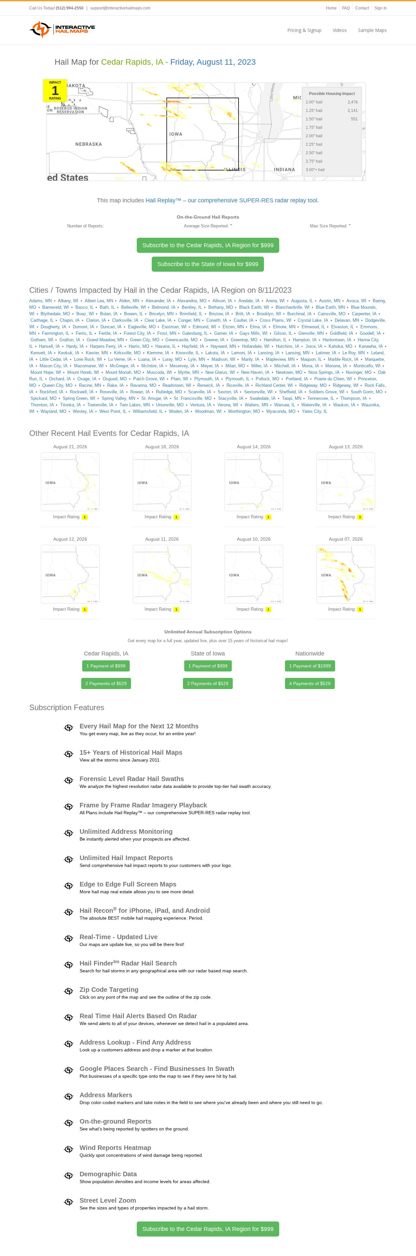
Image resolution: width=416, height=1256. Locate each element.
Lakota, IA (215, 352)
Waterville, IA (314, 404)
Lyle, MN (196, 359)
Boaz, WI (85, 313)
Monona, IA (336, 365)
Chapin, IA (70, 320)
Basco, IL (84, 307)
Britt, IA (243, 313)
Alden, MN (129, 300)
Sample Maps (372, 30)
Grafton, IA (69, 339)
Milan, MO (235, 365)
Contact (362, 8)
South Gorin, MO (367, 391)
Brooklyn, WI (269, 313)
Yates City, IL (314, 411)
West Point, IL (112, 411)
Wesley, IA (83, 411)
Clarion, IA (96, 320)
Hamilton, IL (275, 339)
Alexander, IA (158, 300)
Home (331, 8)
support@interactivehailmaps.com (120, 8)
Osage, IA (87, 378)
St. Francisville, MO (193, 398)
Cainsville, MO (331, 313)
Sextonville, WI (258, 391)
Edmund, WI (204, 326)
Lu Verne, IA (120, 359)
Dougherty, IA (53, 326)
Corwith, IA (216, 320)
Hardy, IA (75, 346)
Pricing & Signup (304, 30)
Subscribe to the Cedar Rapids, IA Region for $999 (208, 1229)
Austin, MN (329, 300)
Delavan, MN (347, 320)
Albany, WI (68, 300)
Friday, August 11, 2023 (213, 62)
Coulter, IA (244, 320)
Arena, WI (275, 300)
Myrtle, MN (188, 372)
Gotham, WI (42, 339)
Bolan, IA (109, 313)
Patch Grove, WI (149, 378)
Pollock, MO (267, 378)
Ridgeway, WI (345, 385)
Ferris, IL (84, 333)
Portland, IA (297, 378)
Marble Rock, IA (343, 359)
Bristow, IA (219, 313)
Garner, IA (223, 333)
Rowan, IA (140, 391)
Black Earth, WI (254, 307)
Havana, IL (165, 346)
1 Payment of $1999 (310, 666)
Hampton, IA (305, 339)
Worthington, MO (244, 411)
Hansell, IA (49, 346)
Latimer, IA (326, 352)
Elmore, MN (284, 326)
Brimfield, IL (191, 313)
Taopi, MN (291, 398)
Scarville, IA (199, 391)
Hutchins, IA (287, 346)
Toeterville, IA (100, 404)
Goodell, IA (370, 333)
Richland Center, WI (274, 385)
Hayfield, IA (193, 346)
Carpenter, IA (364, 313)
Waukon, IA (344, 404)
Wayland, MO (53, 411)
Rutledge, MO (169, 391)
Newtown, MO (289, 372)
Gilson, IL (283, 333)
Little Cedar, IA (54, 359)
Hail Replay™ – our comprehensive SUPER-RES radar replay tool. (232, 200)
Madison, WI (223, 359)
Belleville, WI (133, 307)
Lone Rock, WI (88, 359)
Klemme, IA (158, 352)
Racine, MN (90, 385)
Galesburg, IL (195, 333)
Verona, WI (227, 404)
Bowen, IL (133, 313)
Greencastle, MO (181, 339)
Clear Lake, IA (158, 320)
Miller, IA (259, 365)
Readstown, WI (176, 385)
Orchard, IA (60, 378)
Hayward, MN (223, 346)
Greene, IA (214, 339)
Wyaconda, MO (280, 411)
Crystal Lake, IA (313, 320)
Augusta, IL (302, 300)
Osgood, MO (115, 378)
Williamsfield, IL (148, 411)
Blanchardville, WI (293, 307)
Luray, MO (172, 359)
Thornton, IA (42, 404)
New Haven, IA (255, 372)
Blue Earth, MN (330, 307)
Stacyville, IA (230, 398)
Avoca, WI (356, 300)
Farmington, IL (55, 333)
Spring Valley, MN (118, 398)
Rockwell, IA (82, 391)
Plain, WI (179, 378)
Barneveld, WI (55, 307)
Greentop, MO (244, 339)
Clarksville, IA (125, 320)
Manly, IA (250, 359)
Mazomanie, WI (89, 365)
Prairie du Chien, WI (333, 378)
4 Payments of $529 (310, 683)
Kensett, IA (41, 352)
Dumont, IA (83, 326)
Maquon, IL (311, 359)
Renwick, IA (208, 385)
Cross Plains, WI (276, 320)
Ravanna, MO (143, 385)
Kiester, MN (97, 352)
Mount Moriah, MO (123, 372)
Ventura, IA (200, 404)
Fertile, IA (108, 333)
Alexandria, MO (191, 300)
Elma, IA (258, 326)
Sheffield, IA (291, 391)
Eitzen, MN (233, 326)
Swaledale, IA (263, 398)
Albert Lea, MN (99, 300)
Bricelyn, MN (161, 313)
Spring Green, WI (79, 398)
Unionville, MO (170, 404)
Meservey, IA (182, 365)
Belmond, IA (164, 307)
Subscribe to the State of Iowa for (207, 264)
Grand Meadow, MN (105, 339)
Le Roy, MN (354, 352)
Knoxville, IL (187, 352)
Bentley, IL (192, 307)
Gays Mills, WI (253, 333)
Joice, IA (314, 346)
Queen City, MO (57, 385)
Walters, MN (256, 404)
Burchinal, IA (299, 313)
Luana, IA (147, 359)
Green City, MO (144, 339)
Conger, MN (189, 320)
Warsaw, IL (284, 404)
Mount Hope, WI (46, 372)
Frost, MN (166, 333)
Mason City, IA (54, 365)
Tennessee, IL (320, 398)
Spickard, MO (44, 398)
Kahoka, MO (340, 346)
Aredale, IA (249, 300)
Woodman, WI (208, 411)
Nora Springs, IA (324, 372)
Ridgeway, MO (313, 385)
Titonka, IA (70, 404)
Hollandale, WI (255, 346)
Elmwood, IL (313, 326)
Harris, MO (139, 346)
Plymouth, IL (238, 378)
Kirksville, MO (127, 352)
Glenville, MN (311, 333)
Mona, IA (310, 365)
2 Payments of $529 (106, 683)
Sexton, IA (228, 391)
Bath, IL (107, 307)
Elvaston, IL (342, 326)
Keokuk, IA (68, 352)
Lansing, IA (269, 352)
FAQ (346, 8)
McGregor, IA (122, 365)
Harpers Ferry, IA (106, 346)
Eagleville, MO (142, 326)
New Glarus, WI (220, 372)
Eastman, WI (174, 326)
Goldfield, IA (341, 333)
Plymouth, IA (206, 378)
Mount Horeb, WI (83, 372)
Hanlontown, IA (337, 339)
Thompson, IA (353, 398)
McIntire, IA (152, 365)
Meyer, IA (210, 365)
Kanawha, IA (371, 346)
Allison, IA (222, 300)
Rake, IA (115, 385)
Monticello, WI (367, 365)
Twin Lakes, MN (135, 404)
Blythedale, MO (55, 313)
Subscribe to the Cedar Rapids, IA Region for (208, 245)
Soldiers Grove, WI (326, 391)
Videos (340, 30)
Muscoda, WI (159, 372)
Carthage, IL (42, 320)
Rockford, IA (51, 391)
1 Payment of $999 (105, 666)
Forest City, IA (137, 333)
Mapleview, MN (280, 359)
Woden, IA (179, 411)
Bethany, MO (220, 307)
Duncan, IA (111, 326)
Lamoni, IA (241, 352)
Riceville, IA (238, 385)
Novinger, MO (358, 372)
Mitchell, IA (285, 365)
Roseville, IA (112, 391)
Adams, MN (40, 300)
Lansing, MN (297, 352)
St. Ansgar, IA (154, 398)
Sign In (380, 8)
